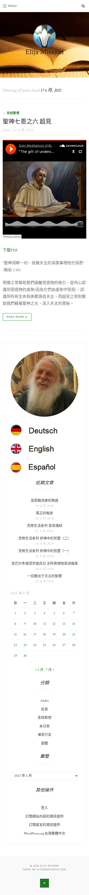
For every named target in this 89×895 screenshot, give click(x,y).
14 (73, 624)
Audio (44, 700)
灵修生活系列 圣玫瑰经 (44, 526)
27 (64, 645)
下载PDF (10, 250)
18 (44, 634)
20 (64, 634)
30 (25, 655)
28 (73, 645)
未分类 (44, 726)
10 (34, 624)
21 (73, 634)
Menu (12, 6)
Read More (15, 317)
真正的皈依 (44, 513)
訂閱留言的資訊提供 (44, 825)
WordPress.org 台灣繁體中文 (44, 833)
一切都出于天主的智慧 (44, 576)
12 (54, 624)
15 (15, 634)
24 (35, 645)
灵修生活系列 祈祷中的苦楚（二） (44, 538)
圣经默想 (13, 113)
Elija (6, 130)
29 (15, 655)
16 (24, 634)
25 (44, 645)
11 (44, 624)
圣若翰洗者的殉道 (44, 500)
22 (15, 645)
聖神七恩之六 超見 (27, 121)
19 (54, 634)
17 (34, 634)
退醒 (44, 743)
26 (54, 645)
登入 (44, 808)
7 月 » (50, 670)
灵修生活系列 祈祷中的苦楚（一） (44, 551)
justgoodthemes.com (51, 869)
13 (64, 624)
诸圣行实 (44, 734)
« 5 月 (39, 670)
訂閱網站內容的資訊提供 (44, 816)
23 (25, 645)
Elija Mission (44, 52)
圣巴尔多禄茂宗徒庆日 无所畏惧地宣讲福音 (44, 563)
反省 (44, 709)
